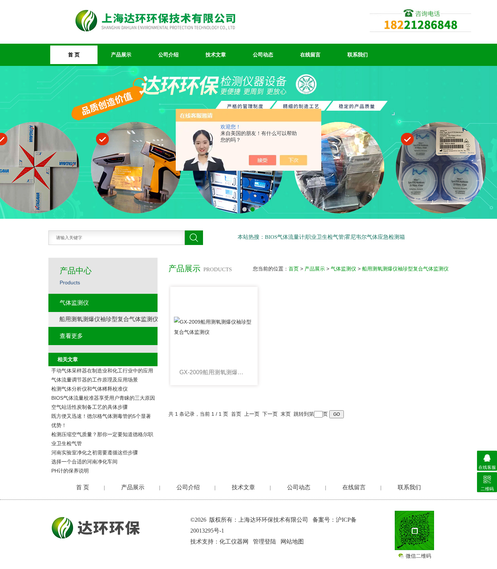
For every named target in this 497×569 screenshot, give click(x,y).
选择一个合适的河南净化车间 (84, 462)
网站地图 (292, 541)
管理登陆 (264, 541)
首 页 (82, 487)
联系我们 (357, 55)
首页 (294, 269)
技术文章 (216, 55)
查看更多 (71, 336)
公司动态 (263, 55)
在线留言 (310, 55)
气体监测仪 (343, 269)
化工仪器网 (234, 541)
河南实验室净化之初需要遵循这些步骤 (94, 452)
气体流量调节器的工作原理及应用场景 (94, 380)
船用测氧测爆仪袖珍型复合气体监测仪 (405, 269)
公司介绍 (168, 55)
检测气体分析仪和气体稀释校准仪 (89, 389)
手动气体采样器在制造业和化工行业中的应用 (102, 371)
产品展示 (121, 55)
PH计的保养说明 (70, 471)
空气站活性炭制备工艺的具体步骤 (89, 407)
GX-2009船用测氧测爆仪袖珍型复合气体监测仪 (214, 372)
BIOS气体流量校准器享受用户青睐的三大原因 (103, 398)
